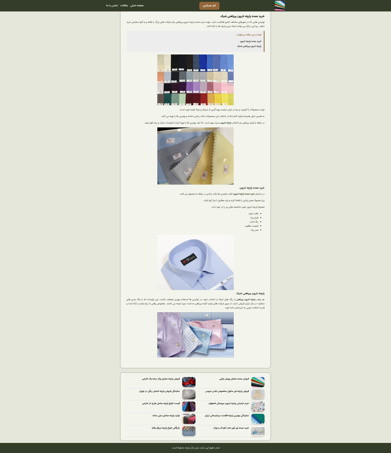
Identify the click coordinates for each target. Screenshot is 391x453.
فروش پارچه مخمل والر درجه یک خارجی (161, 379)
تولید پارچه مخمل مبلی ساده (166, 416)
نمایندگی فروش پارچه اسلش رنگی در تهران (159, 391)
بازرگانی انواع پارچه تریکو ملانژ (166, 428)
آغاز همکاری (209, 6)
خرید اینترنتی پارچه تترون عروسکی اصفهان (229, 403)
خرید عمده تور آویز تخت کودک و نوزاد (231, 428)
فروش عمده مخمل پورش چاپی (234, 379)
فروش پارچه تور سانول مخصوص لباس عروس (227, 391)
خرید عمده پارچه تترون (250, 41)
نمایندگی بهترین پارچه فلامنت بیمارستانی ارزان (227, 416)
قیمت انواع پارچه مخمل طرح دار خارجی (161, 403)
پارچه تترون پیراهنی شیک (249, 46)
